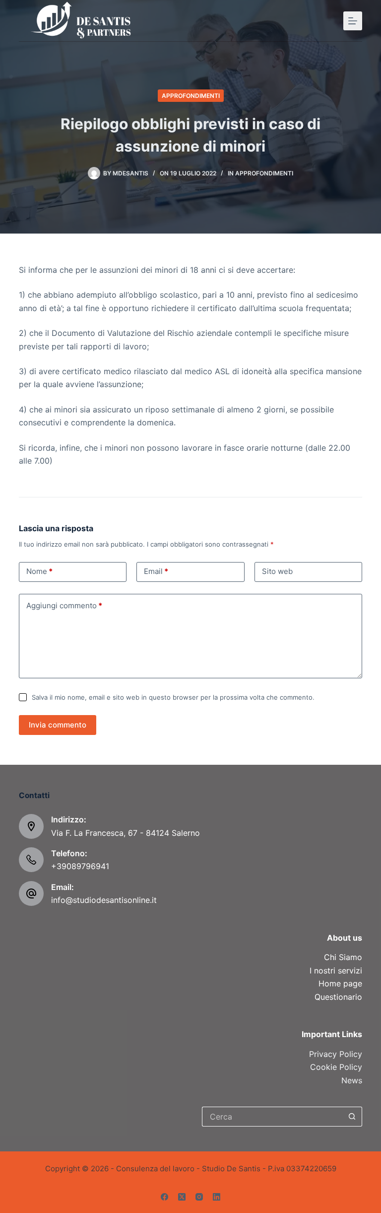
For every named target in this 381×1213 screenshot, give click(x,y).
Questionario (338, 997)
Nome (39, 571)
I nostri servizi (336, 970)
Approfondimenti (191, 95)
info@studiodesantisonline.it (104, 900)
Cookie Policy (336, 1067)
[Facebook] (164, 1197)
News (351, 1080)
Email (156, 571)
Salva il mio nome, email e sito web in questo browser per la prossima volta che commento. (173, 697)
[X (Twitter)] (182, 1197)
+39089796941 (80, 866)
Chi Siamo (343, 957)
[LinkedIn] (216, 1197)
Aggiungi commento (64, 605)
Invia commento (57, 724)
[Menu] (352, 20)
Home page (340, 983)
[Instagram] (199, 1197)
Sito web (277, 571)
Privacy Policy (335, 1054)
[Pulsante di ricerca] (352, 1117)
